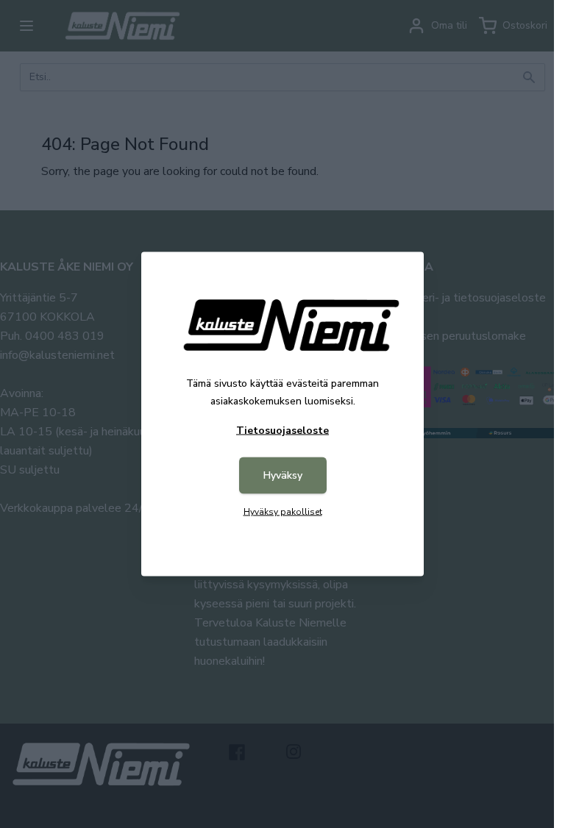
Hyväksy (282, 475)
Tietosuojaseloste (282, 431)
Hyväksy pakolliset (283, 512)
